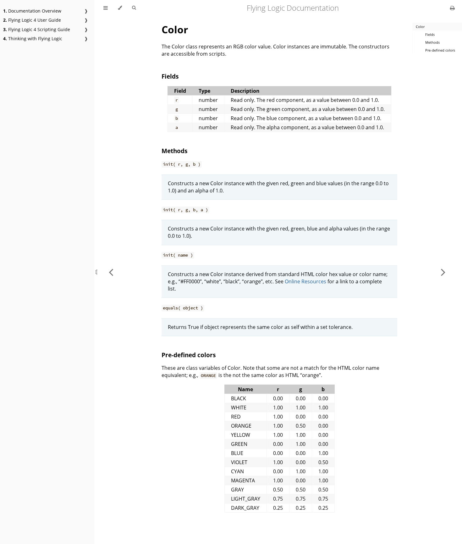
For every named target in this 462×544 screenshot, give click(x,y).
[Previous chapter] (111, 272)
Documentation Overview (32, 11)
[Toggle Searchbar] (134, 8)
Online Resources (305, 281)
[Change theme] (120, 8)
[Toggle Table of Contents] (105, 8)
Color (175, 29)
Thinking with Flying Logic (32, 39)
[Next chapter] (443, 272)
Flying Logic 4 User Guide (32, 20)
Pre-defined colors (189, 355)
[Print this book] (452, 7)
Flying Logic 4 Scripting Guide (36, 29)
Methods (174, 151)
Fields (170, 76)
